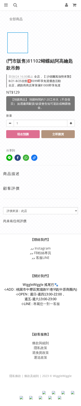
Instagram (43, 248)
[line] (9, 158)
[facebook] (18, 158)
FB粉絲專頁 (42, 253)
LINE (46, 257)
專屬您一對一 (46, 303)
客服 (39, 257)
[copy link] (34, 158)
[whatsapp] (26, 158)
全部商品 (16, 19)
